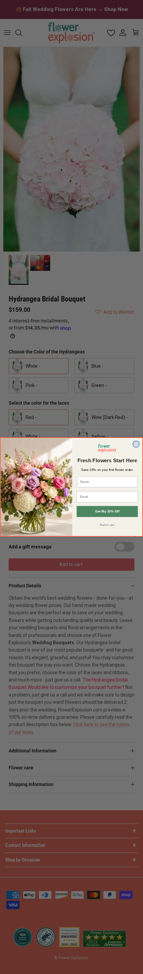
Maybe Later (107, 524)
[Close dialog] (136, 444)
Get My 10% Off (107, 511)
